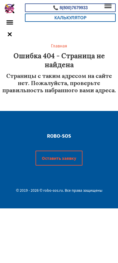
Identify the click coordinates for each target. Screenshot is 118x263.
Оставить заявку (59, 158)
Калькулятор (70, 17)
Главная (59, 46)
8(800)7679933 (70, 7)
